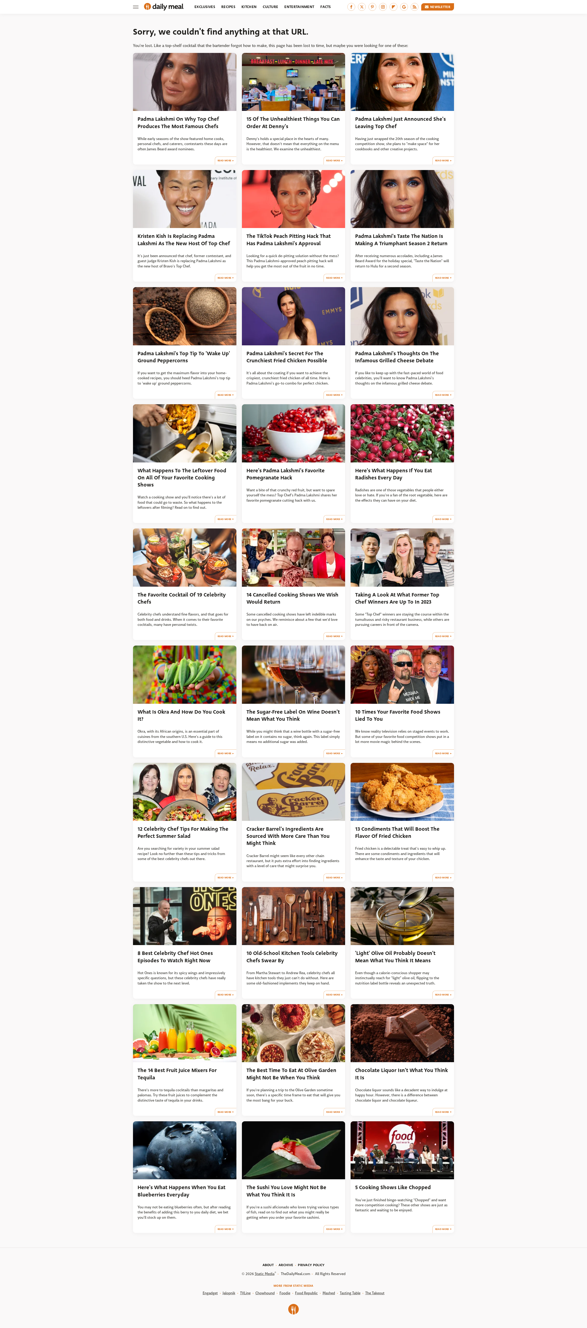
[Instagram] (383, 7)
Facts (325, 6)
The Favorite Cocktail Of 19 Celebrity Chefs (182, 598)
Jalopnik (229, 1293)
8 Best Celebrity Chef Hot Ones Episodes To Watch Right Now (175, 957)
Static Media (264, 1273)
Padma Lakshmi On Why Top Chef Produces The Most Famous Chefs (178, 122)
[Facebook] (351, 7)
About (268, 1265)
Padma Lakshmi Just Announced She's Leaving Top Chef (400, 122)
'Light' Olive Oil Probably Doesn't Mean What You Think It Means (395, 957)
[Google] (404, 7)
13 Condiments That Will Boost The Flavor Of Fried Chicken (397, 832)
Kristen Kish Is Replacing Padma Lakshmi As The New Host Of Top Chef (184, 240)
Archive (286, 1265)
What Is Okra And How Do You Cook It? (181, 715)
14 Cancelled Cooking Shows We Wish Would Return (292, 598)
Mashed (329, 1293)
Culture (270, 6)
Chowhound (265, 1293)
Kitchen (249, 6)
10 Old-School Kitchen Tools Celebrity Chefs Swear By (292, 957)
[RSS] (414, 7)
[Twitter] (362, 7)
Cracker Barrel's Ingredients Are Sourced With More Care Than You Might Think (287, 836)
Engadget (210, 1293)
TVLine (245, 1293)
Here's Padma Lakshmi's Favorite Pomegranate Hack (285, 474)
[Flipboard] (393, 7)
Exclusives (204, 6)
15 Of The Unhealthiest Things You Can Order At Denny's (293, 122)
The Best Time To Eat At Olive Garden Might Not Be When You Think (291, 1074)
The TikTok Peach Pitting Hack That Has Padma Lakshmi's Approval (288, 240)
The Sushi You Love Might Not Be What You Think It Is (286, 1191)
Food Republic (306, 1293)
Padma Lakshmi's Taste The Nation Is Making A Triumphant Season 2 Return (401, 240)
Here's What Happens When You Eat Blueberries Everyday (181, 1191)
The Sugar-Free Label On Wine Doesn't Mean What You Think (293, 715)
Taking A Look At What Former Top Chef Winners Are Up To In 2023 (397, 598)
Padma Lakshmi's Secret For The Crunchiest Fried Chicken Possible (286, 357)
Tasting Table (350, 1293)
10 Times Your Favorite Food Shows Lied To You (397, 715)
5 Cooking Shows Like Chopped (393, 1187)
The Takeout (375, 1293)
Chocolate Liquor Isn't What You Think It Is (401, 1074)
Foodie (285, 1293)
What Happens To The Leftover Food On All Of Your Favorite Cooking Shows (182, 478)
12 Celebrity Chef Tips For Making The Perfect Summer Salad (183, 832)
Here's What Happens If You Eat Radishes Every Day (393, 474)
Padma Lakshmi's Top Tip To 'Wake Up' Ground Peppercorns (184, 357)
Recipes (228, 6)
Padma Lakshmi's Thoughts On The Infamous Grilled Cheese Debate (397, 357)
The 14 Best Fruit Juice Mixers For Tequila (177, 1074)
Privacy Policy (311, 1265)
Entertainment (299, 6)
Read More (225, 160)
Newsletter (440, 7)
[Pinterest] (372, 7)
